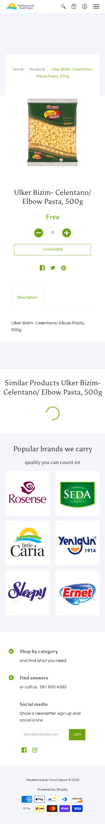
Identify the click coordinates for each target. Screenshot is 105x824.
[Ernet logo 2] (77, 593)
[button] (63, 6)
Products (37, 69)
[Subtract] (38, 232)
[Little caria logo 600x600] (28, 543)
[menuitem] (63, 6)
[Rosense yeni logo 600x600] (28, 493)
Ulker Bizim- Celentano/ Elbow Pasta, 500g (48, 326)
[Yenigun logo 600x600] (77, 543)
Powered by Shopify (53, 789)
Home (18, 69)
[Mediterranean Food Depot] (21, 6)
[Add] (66, 232)
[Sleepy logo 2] (28, 593)
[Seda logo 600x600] (77, 493)
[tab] (27, 297)
